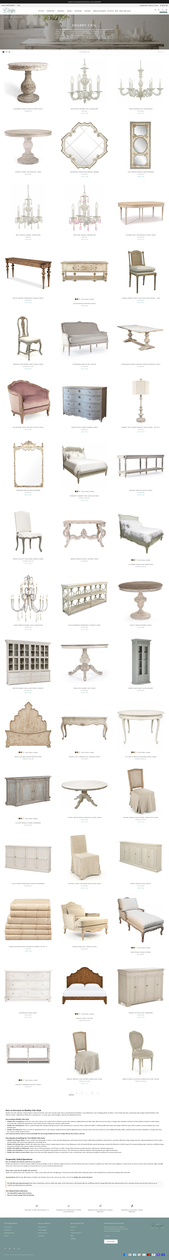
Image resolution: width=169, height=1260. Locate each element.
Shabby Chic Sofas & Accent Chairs (18, 1152)
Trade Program (42, 1230)
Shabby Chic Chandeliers (15, 1150)
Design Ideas (144, 5)
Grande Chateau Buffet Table (140, 490)
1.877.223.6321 (10, 5)
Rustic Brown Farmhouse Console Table (28, 298)
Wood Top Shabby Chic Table (84, 688)
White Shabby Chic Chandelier (140, 109)
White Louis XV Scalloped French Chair (28, 559)
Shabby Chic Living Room (15, 1121)
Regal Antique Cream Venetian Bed (28, 756)
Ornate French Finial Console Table (84, 559)
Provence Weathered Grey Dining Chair (28, 364)
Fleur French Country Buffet (84, 303)
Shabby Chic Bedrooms (14, 1129)
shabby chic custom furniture (83, 1177)
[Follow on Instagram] (163, 5)
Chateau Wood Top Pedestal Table (28, 172)
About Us (73, 1227)
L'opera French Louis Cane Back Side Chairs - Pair (141, 298)
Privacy (6, 1236)
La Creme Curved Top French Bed (141, 564)
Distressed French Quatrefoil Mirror (84, 172)
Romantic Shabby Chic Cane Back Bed (84, 496)
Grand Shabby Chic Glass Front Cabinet (28, 688)
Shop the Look (124, 10)
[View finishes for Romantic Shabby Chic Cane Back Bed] (84, 491)
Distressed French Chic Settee (84, 364)
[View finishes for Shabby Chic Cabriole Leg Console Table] (84, 752)
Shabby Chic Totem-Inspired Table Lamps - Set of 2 (141, 427)
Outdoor (78, 11)
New (116, 10)
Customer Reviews (76, 1233)
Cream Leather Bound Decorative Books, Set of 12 (28, 946)
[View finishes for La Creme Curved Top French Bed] (141, 560)
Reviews (151, 5)
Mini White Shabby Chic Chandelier (84, 109)
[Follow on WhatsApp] (167, 5)
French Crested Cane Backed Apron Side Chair (84, 1079)
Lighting (60, 11)
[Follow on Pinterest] (165, 5)
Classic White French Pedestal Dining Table (85, 817)
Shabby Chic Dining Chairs (15, 1144)
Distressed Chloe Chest (28, 1012)
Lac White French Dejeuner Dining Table (140, 756)
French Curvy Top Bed (84, 1018)
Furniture (50, 11)
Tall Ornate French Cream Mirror (141, 172)
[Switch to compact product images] (9, 52)
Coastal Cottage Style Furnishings (23, 1195)
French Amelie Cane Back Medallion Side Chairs (140, 1079)
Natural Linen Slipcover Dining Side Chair (84, 883)
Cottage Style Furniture (24, 1193)
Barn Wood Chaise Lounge (141, 952)
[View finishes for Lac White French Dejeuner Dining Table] (141, 752)
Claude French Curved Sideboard (28, 823)
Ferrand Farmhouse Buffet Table (28, 1084)
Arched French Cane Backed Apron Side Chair (140, 817)
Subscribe (111, 1241)
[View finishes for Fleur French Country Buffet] (84, 299)
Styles (41, 11)
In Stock (110, 10)
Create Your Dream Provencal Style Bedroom (84, 1)
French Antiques (99, 10)
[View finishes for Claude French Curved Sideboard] (28, 818)
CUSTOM (87, 11)
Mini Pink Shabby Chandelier (84, 235)
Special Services (43, 1233)
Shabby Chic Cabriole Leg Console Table (84, 756)
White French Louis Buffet (141, 883)
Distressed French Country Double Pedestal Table (140, 364)
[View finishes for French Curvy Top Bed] (84, 1014)
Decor (69, 11)
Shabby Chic (18, 17)
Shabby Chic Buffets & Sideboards (18, 1148)
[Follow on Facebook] (161, 5)
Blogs (72, 1236)
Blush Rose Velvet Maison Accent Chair (28, 427)
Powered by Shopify (27, 1254)
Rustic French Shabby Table (141, 625)
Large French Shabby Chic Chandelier (28, 625)
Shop (11, 17)
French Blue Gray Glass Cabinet (141, 688)
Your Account (8, 1227)
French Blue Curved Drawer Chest (84, 427)
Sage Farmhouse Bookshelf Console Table (84, 625)
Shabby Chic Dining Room (15, 1125)
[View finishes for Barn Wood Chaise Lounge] (141, 947)
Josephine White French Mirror (28, 490)
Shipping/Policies (9, 1233)
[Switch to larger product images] (3, 52)
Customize (41, 1236)
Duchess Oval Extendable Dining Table (141, 235)
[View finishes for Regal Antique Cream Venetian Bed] (28, 752)
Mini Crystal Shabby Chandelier (28, 235)
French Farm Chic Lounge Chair (84, 946)
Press (156, 5)
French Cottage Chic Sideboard (141, 1012)
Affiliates (163, 12)
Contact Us (7, 1230)
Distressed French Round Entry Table (28, 109)
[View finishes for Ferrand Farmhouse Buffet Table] (28, 1080)
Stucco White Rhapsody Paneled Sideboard (28, 883)
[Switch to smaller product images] (6, 52)
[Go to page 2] (97, 1093)
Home (6, 17)
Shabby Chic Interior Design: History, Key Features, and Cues (66, 1133)
